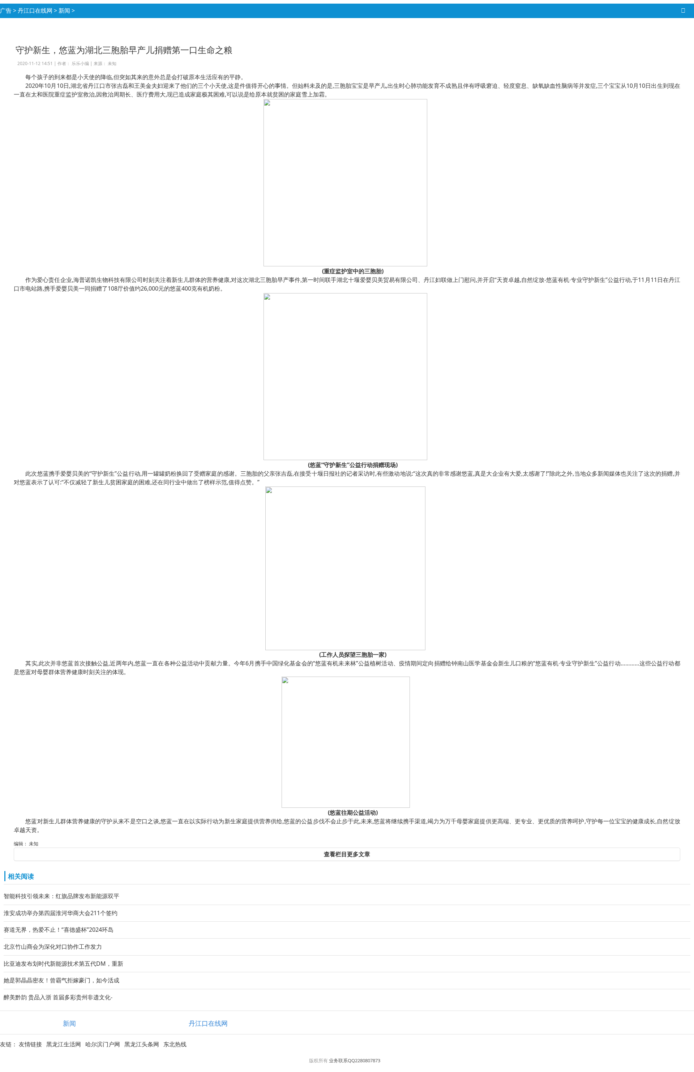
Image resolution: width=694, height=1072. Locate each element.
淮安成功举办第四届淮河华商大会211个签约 (60, 913)
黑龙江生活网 (63, 1044)
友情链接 (30, 1044)
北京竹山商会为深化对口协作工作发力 (53, 947)
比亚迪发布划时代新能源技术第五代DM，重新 (63, 964)
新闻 (64, 10)
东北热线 (175, 1044)
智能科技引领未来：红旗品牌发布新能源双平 (61, 896)
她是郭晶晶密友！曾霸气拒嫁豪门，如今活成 (61, 980)
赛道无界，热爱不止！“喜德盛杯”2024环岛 (58, 930)
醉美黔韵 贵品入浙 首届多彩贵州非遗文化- (58, 997)
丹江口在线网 (35, 10)
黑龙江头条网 (141, 1044)
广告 (6, 10)
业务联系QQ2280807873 (354, 1060)
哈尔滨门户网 (102, 1044)
